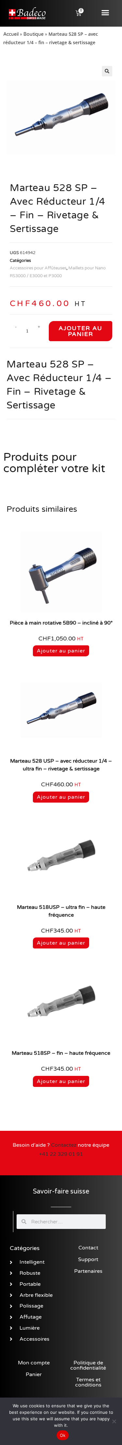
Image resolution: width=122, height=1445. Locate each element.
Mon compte (34, 1363)
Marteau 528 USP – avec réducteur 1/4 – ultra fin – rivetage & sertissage (61, 765)
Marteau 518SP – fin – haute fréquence (61, 1053)
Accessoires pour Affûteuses (38, 268)
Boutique (33, 34)
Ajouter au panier (80, 331)
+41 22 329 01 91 (61, 1154)
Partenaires (88, 1271)
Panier (34, 1374)
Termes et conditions (88, 1382)
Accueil (11, 34)
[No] (114, 1421)
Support (88, 1259)
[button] (105, 12)
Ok (63, 1435)
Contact (88, 1248)
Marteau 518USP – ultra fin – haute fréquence (61, 911)
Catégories (25, 1248)
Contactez (63, 1145)
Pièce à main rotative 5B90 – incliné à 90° (61, 623)
